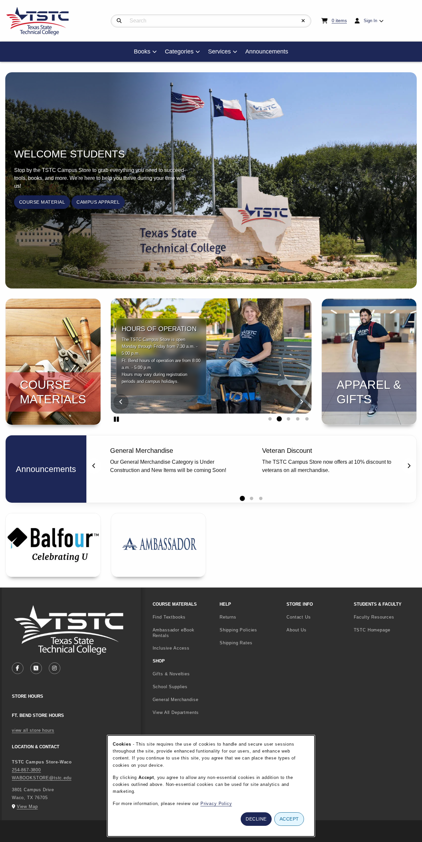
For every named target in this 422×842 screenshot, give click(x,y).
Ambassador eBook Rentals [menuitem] (174, 632)
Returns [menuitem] (228, 617)
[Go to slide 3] (288, 419)
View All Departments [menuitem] (176, 712)
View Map (27, 806)
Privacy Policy (216, 803)
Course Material (42, 202)
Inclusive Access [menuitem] (171, 648)
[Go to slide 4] (298, 419)
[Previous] (121, 402)
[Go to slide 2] (279, 419)
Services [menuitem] (219, 51)
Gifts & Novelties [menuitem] (171, 673)
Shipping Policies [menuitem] (238, 629)
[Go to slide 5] (307, 419)
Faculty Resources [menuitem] (374, 617)
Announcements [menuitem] (266, 51)
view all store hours (33, 730)
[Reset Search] (303, 20)
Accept (289, 819)
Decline (256, 819)
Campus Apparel (98, 202)
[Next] (301, 402)
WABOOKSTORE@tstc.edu (42, 777)
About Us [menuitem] (296, 629)
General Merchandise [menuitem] (175, 699)
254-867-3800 (26, 769)
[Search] (119, 20)
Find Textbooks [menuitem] (169, 617)
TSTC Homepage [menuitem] (384, 629)
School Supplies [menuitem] (170, 686)
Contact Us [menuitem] (298, 617)
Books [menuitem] (142, 51)
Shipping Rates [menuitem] (236, 642)
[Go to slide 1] (270, 419)
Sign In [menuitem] (370, 20)
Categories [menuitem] (179, 51)
